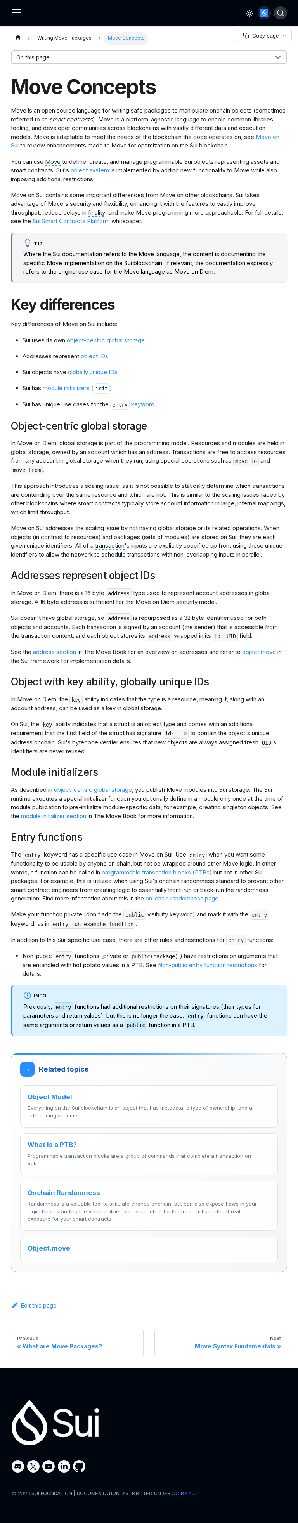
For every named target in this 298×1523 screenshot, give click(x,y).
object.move (259, 652)
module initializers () (77, 388)
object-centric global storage (106, 340)
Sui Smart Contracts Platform (71, 221)
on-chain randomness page (182, 898)
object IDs (94, 356)
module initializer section (53, 816)
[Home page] (18, 38)
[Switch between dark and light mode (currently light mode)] (249, 13)
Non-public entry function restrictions (207, 965)
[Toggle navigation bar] (17, 13)
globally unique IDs (93, 372)
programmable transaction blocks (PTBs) (157, 872)
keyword (133, 404)
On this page (33, 57)
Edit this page (39, 1305)
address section (54, 652)
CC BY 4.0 (184, 1493)
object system (90, 170)
